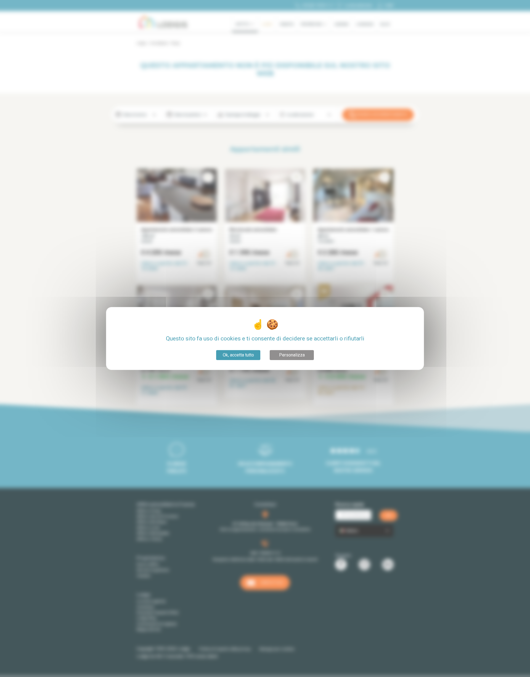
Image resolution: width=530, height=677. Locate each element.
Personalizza (292, 355)
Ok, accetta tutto (238, 355)
